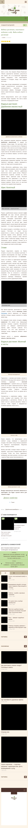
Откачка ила (5, 732)
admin (3, 37)
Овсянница (4, 313)
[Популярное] (14, 573)
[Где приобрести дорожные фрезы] (14, 685)
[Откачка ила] (14, 717)
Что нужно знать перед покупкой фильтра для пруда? (6, 533)
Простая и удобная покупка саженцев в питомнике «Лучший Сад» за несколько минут (17, 610)
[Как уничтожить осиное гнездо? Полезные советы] (14, 657)
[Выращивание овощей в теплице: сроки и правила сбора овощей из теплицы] (4, 586)
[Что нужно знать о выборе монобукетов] (4, 603)
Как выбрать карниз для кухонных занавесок (19, 527)
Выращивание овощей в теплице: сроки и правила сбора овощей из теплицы (17, 586)
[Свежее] (5, 573)
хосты (20, 509)
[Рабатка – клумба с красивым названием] (4, 595)
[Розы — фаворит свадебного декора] (4, 620)
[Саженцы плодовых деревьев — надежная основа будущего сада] (4, 628)
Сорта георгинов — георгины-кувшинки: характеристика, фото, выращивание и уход (12, 766)
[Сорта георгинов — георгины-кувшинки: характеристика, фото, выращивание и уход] (14, 750)
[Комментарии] (22, 573)
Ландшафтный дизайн (7, 25)
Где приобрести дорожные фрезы (12, 700)
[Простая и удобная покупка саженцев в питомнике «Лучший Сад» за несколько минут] (4, 611)
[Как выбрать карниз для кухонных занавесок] (20, 520)
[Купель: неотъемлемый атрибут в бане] (4, 578)
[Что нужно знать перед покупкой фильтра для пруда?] (7, 523)
